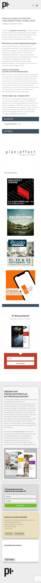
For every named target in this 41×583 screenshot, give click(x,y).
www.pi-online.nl (19, 432)
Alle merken (9, 559)
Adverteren (19, 534)
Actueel (19, 24)
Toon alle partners (10, 173)
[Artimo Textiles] (20, 152)
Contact (9, 534)
